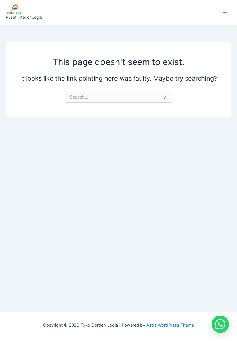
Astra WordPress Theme (170, 325)
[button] (220, 324)
